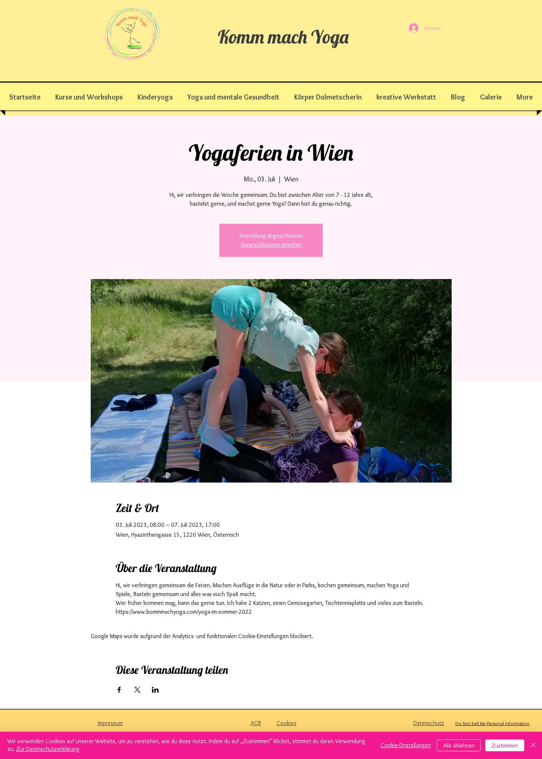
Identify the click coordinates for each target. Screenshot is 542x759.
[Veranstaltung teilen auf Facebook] (119, 690)
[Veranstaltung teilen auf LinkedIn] (155, 690)
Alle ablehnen (459, 745)
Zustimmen (504, 745)
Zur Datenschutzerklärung (48, 748)
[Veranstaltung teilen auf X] (137, 690)
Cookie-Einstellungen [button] (406, 745)
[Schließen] (533, 745)
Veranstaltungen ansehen (271, 244)
